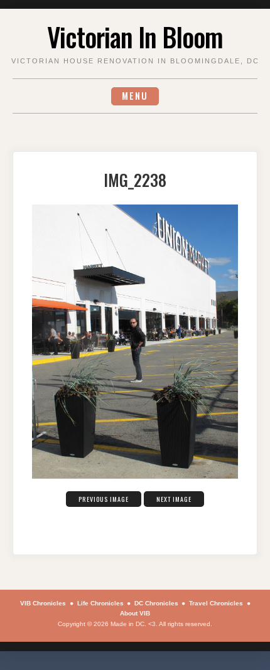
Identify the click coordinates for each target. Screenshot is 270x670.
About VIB (135, 613)
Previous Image (103, 499)
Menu (135, 95)
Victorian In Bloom (135, 36)
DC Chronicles (156, 603)
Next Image (174, 499)
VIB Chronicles (43, 603)
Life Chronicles (100, 603)
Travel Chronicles (216, 603)
